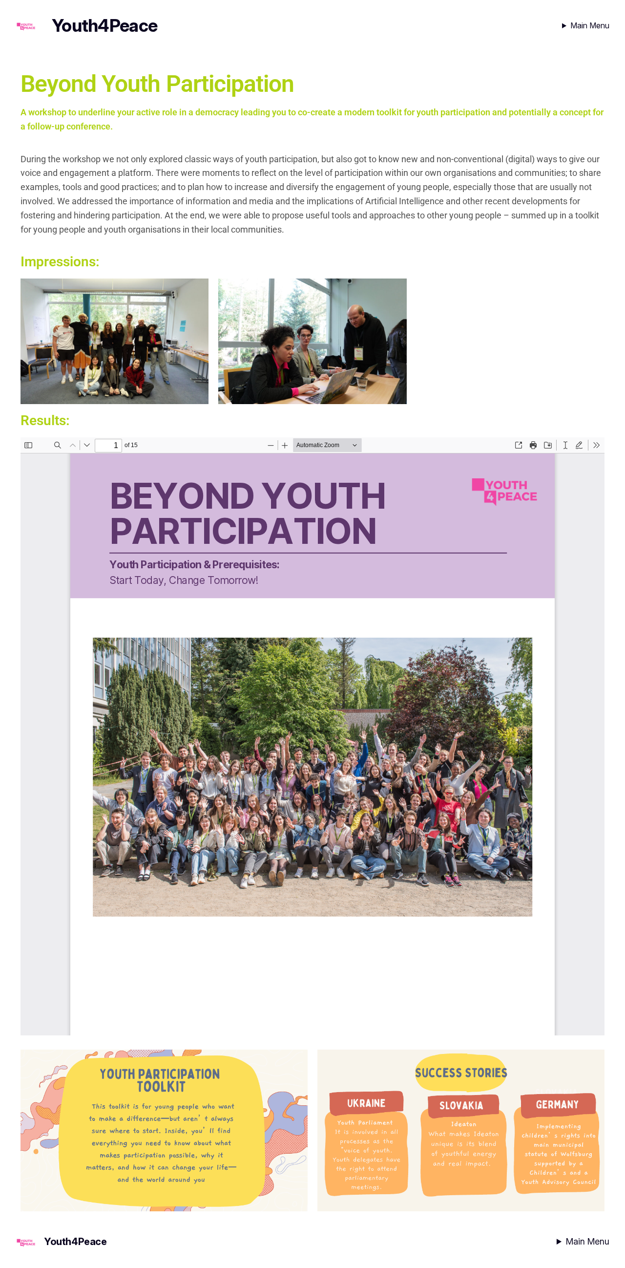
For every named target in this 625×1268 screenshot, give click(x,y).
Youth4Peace (104, 25)
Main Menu (589, 25)
